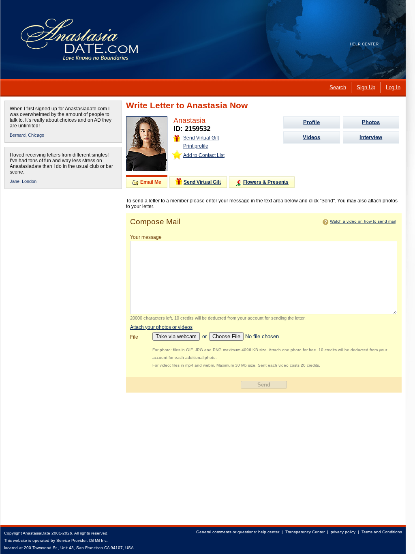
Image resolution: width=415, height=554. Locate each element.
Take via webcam (176, 336)
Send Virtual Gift (201, 138)
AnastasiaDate (36, 533)
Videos (311, 137)
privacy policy (343, 532)
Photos (371, 122)
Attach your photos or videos (161, 327)
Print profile (195, 146)
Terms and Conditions (382, 532)
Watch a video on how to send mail (363, 221)
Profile (311, 122)
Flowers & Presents (266, 182)
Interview (370, 137)
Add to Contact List (204, 155)
